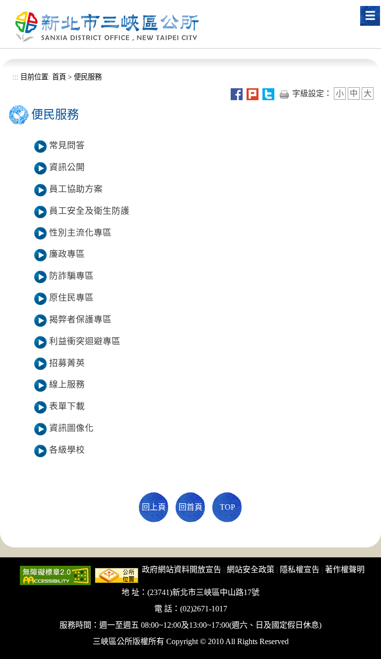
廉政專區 (67, 254)
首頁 (58, 77)
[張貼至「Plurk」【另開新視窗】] (252, 93)
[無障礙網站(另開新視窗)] (55, 575)
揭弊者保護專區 (80, 319)
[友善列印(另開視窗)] (284, 93)
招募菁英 (67, 363)
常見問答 (67, 145)
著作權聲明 (345, 569)
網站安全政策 (250, 569)
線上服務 (67, 384)
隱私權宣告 (299, 569)
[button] (370, 16)
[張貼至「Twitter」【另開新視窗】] (268, 93)
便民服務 (88, 77)
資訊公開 (67, 167)
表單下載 (67, 406)
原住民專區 (71, 297)
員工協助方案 (76, 189)
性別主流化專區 (80, 233)
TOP (227, 507)
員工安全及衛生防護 (89, 211)
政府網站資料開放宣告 (181, 569)
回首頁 (190, 507)
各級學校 (67, 450)
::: (15, 77)
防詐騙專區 (71, 276)
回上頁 (154, 507)
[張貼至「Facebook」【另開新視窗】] (237, 93)
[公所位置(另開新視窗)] (116, 575)
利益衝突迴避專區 (85, 341)
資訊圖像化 (71, 428)
